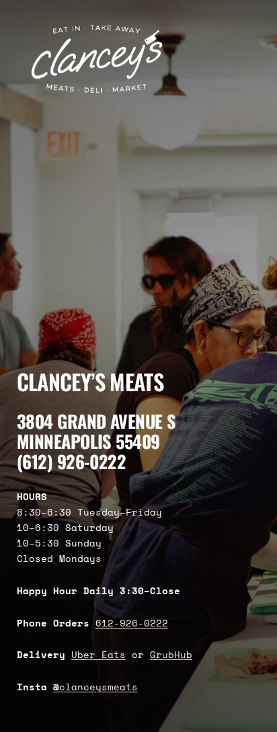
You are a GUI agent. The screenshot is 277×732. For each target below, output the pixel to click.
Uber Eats (98, 654)
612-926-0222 (131, 623)
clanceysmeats (95, 687)
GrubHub (171, 654)
